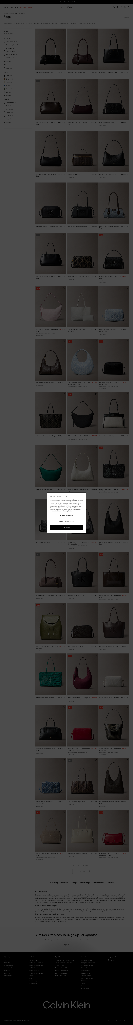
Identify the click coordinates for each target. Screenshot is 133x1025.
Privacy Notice (67, 511)
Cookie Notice (56, 511)
